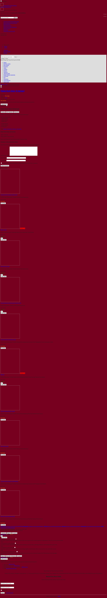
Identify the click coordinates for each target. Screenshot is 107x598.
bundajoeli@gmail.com (11, 568)
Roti (4, 77)
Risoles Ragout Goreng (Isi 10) (10, 23)
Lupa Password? (9, 592)
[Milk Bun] (10, 373)
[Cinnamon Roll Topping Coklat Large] (10, 193)
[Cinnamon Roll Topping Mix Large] (10, 338)
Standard (13, 539)
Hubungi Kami (4, 104)
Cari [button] (16, 57)
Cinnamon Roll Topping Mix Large (11, 21)
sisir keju (14, 129)
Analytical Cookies (6, 547)
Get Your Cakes (6, 51)
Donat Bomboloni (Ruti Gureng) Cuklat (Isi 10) (11, 303)
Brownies (5, 66)
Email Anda (3, 160)
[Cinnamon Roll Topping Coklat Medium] (10, 480)
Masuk (2, 592)
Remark (12, 543)
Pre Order (3, 203)
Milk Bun (2, 374)
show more (4, 537)
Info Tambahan (9, 112)
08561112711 (12, 564)
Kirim (16, 17)
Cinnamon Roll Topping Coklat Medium (9, 481)
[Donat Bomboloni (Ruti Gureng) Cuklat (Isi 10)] (10, 301)
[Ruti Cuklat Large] (10, 445)
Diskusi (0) (16, 112)
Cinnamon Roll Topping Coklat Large (9, 194)
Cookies (5, 69)
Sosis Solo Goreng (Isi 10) (9, 31)
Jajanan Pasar (6, 73)
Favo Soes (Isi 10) (7, 25)
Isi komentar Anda (5, 155)
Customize (3, 533)
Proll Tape (5, 76)
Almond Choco (6, 28)
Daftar (59, 596)
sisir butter (9, 129)
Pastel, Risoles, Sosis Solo (9, 75)
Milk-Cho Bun (4, 229)
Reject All (9, 533)
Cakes (4, 68)
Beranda (6, 50)
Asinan (4, 62)
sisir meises (19, 129)
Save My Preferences (11, 556)
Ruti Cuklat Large (4, 446)
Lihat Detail (3, 239)
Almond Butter (6, 24)
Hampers (5, 72)
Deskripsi (3, 112)
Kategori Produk (4, 58)
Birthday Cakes (6, 64)
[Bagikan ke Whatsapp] (6, 105)
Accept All (14, 533)
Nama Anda (3, 158)
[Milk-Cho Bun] (10, 228)
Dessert (5, 70)
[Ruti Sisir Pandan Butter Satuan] (10, 410)
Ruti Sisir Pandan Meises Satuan (8, 516)
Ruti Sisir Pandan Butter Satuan (8, 411)
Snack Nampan (6, 80)
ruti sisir (5, 129)
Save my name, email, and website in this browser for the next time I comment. (20, 163)
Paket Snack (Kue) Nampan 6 (10, 27)
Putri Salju (5, 30)
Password (3, 586)
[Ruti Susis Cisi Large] (10, 265)
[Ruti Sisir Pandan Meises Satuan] (10, 515)
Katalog (5, 53)
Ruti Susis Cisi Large (5, 266)
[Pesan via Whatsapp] (2, 238)
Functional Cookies (6, 543)
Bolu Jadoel (6, 65)
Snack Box (5, 79)
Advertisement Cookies (7, 551)
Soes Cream (6, 82)
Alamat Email (3, 582)
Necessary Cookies (6, 539)
